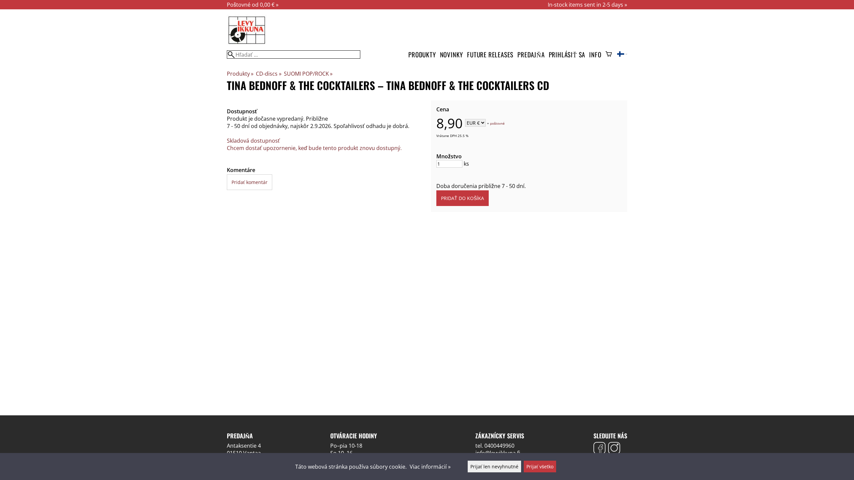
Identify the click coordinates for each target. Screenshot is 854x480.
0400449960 (499, 445)
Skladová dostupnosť (253, 140)
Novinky (451, 54)
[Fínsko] (622, 54)
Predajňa (530, 54)
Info (595, 54)
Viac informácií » (430, 466)
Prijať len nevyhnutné (494, 466)
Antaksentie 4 (244, 445)
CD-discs (268, 73)
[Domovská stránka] (247, 43)
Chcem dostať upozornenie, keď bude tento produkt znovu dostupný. (314, 148)
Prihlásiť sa (567, 54)
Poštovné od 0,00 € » (253, 4)
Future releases (490, 54)
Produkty (422, 54)
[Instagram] (614, 449)
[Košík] (608, 54)
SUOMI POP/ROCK (308, 73)
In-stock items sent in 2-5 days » (587, 4)
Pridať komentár (250, 182)
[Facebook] (599, 449)
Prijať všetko (539, 466)
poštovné (497, 123)
